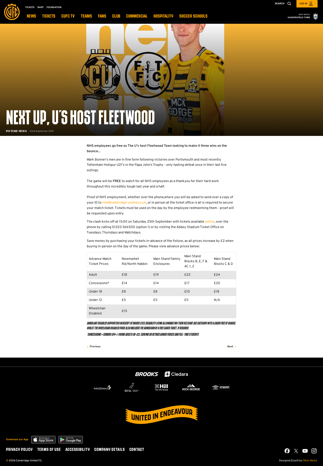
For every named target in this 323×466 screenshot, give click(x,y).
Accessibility (77, 450)
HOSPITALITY (163, 16)
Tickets (29, 7)
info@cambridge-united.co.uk (124, 203)
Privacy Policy (19, 450)
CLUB (116, 16)
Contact (136, 450)
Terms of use (49, 450)
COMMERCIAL (136, 16)
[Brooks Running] (146, 374)
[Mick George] (191, 387)
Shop (40, 7)
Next (230, 346)
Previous (95, 346)
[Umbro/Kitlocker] (220, 387)
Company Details (109, 450)
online (209, 222)
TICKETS (48, 16)
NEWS (31, 16)
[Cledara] (176, 374)
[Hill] (161, 387)
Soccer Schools (193, 16)
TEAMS (86, 16)
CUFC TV (68, 16)
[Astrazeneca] (102, 387)
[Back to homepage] (12, 12)
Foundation (54, 7)
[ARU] (132, 387)
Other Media (310, 460)
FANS (102, 16)
